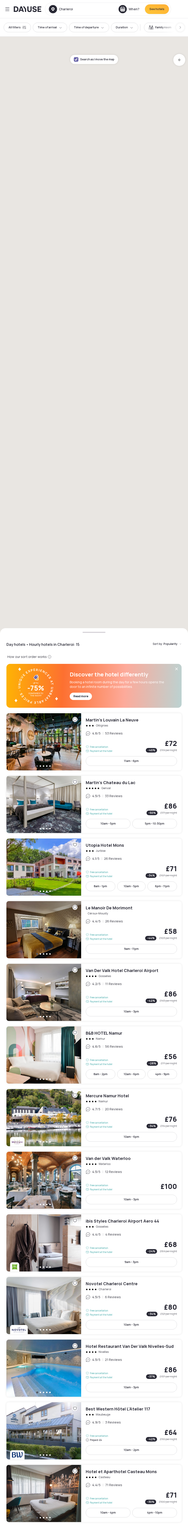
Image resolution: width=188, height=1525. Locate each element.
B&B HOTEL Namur (94, 1055)
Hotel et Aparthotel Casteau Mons (94, 1493)
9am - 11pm (131, 949)
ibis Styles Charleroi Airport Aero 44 (94, 1242)
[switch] (160, 27)
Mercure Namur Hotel (94, 1117)
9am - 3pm (131, 1262)
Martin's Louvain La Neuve (94, 741)
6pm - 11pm (162, 886)
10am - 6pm (131, 1074)
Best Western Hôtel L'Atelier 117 (94, 1430)
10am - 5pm (108, 823)
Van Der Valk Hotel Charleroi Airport (94, 992)
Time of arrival (47, 27)
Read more (80, 696)
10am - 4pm (108, 1512)
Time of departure (86, 27)
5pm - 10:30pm (154, 823)
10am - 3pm (131, 1011)
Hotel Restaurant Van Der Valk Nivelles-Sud (94, 1368)
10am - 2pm (131, 1450)
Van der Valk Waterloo (94, 1180)
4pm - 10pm (154, 1512)
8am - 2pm (101, 1074)
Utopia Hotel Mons (94, 867)
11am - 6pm (131, 761)
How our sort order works (27, 656)
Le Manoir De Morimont (94, 929)
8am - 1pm (100, 886)
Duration (122, 27)
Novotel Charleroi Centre (94, 1305)
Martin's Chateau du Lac (94, 804)
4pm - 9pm (162, 1074)
